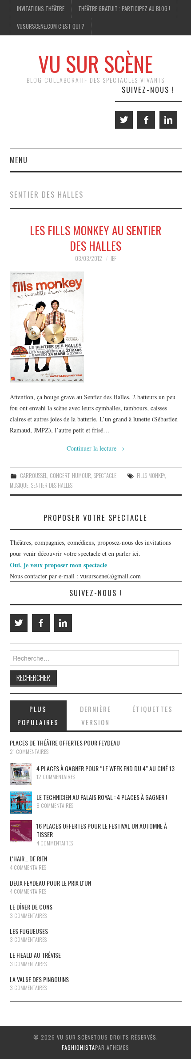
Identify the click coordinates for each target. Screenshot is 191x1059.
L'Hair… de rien (28, 858)
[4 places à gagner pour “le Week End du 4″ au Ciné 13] (21, 774)
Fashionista (78, 1047)
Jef (113, 258)
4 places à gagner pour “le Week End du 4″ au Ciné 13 (105, 768)
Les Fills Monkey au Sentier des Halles (95, 238)
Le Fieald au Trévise (35, 955)
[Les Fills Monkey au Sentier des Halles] (96, 326)
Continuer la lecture (95, 448)
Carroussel (33, 475)
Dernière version (95, 715)
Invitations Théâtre (40, 8)
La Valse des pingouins (39, 979)
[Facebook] (146, 120)
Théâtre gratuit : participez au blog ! (124, 8)
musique (19, 485)
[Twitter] (124, 120)
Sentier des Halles (51, 485)
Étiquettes (152, 709)
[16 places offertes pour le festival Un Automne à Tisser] (21, 831)
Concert (59, 475)
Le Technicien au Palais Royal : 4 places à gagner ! (101, 797)
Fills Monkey (151, 475)
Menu (19, 159)
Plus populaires (38, 715)
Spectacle (105, 475)
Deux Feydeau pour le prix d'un (50, 882)
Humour (81, 475)
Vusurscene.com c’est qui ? (50, 26)
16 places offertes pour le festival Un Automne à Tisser (101, 830)
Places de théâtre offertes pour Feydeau (65, 742)
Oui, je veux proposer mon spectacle (58, 565)
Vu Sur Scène (95, 63)
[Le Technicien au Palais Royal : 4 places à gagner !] (21, 802)
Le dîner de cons (31, 906)
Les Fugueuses (29, 931)
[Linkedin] (168, 120)
